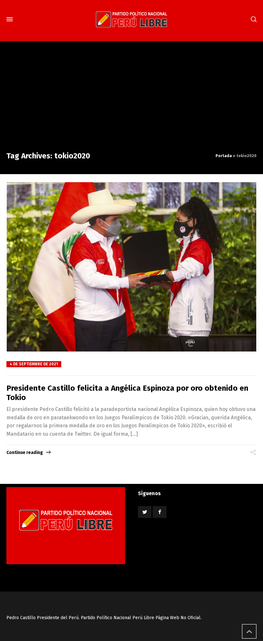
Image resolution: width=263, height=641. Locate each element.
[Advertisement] (131, 102)
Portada (224, 156)
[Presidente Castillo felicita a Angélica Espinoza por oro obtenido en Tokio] (132, 267)
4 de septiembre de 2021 (34, 364)
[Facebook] (159, 512)
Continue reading (24, 452)
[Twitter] (144, 512)
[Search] (252, 19)
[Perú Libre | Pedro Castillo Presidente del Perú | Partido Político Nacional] (131, 19)
